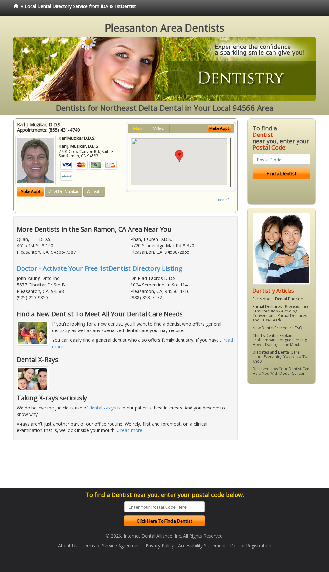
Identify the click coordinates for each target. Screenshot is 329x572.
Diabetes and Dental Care (276, 352)
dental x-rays (102, 408)
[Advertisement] (280, 439)
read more (131, 430)
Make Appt (30, 191)
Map (137, 128)
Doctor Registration (250, 545)
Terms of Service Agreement (111, 545)
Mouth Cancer (292, 373)
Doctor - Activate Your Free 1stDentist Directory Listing (99, 268)
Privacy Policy (160, 545)
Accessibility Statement (202, 545)
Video (158, 128)
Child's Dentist (266, 335)
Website (94, 191)
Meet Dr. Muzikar (63, 191)
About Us (67, 545)
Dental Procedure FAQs (283, 327)
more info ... (225, 200)
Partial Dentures (267, 306)
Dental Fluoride (289, 299)
